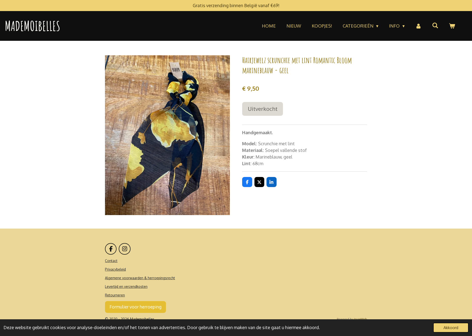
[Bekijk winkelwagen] (451, 25)
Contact (111, 261)
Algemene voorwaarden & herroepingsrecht (140, 278)
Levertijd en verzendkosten (126, 286)
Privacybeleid (115, 269)
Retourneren (115, 295)
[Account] (418, 25)
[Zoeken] (435, 25)
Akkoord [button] (450, 327)
